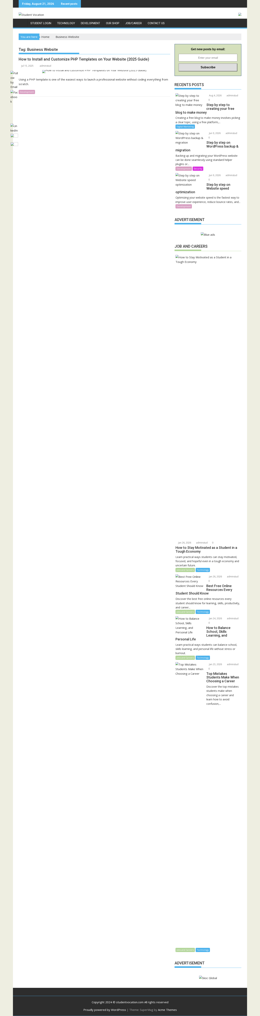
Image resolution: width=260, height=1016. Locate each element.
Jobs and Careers (185, 569)
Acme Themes (167, 1010)
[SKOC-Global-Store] (22, 22)
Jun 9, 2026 (214, 133)
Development (184, 168)
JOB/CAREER (133, 23)
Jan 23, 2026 (215, 664)
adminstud (45, 65)
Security (198, 168)
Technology (203, 569)
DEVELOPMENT (90, 23)
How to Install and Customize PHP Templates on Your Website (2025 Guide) (84, 59)
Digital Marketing (185, 126)
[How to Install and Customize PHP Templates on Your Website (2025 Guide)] (94, 71)
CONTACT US (156, 23)
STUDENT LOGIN (40, 23)
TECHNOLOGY (66, 23)
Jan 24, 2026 (215, 618)
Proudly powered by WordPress (104, 1010)
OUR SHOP (112, 23)
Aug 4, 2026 (215, 95)
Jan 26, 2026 (184, 542)
